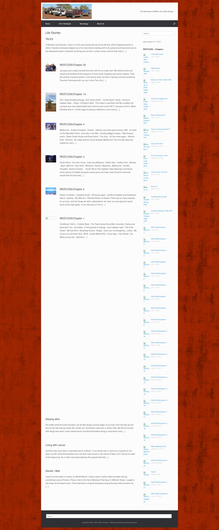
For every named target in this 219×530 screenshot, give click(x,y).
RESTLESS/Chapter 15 (159, 389)
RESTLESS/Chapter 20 (73, 65)
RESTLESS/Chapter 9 (158, 319)
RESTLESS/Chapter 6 (158, 285)
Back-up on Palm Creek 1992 (161, 80)
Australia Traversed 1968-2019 (161, 211)
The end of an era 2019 (159, 172)
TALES (49, 39)
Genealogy (84, 23)
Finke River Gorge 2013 (159, 98)
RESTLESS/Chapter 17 (159, 412)
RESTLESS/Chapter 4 (72, 124)
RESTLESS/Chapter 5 (158, 273)
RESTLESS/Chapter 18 (159, 423)
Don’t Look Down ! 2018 (159, 155)
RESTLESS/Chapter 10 (159, 331)
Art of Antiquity (65, 23)
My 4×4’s (154, 186)
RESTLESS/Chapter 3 (72, 156)
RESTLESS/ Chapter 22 (159, 493)
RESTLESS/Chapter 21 (159, 482)
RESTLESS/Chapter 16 (159, 400)
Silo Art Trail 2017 (157, 143)
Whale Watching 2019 (158, 446)
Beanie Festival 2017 (158, 115)
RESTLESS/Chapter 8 (158, 308)
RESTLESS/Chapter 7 (158, 296)
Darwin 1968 (52, 471)
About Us (100, 23)
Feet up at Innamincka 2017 (160, 129)
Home (47, 23)
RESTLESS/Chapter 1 (72, 218)
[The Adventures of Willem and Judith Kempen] (67, 11)
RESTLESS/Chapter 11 (159, 342)
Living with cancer (55, 445)
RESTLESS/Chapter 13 (159, 365)
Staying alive (52, 419)
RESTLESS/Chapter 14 (73, 94)
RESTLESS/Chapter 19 (159, 435)
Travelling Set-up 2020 (159, 197)
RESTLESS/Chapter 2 (72, 189)
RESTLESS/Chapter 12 (159, 354)
